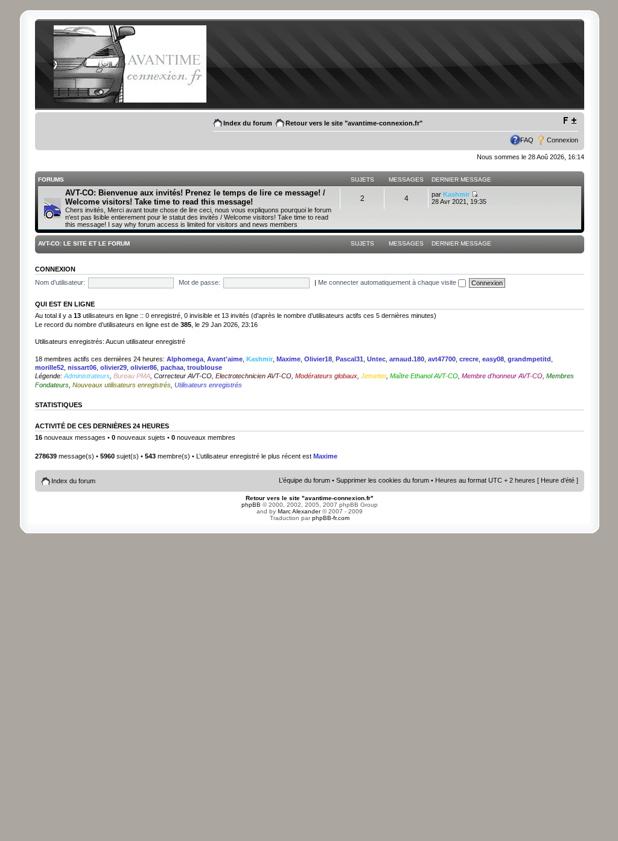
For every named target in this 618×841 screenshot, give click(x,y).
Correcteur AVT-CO (183, 375)
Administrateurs (87, 375)
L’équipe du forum (304, 480)
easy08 (493, 359)
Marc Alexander (299, 511)
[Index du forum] (129, 100)
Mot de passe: (199, 282)
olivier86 (143, 367)
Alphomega (185, 359)
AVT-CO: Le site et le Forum (84, 243)
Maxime (288, 359)
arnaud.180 (406, 359)
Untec (376, 359)
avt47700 (442, 359)
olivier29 (113, 367)
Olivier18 (318, 359)
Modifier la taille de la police (569, 120)
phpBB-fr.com (330, 518)
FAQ (527, 140)
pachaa (172, 367)
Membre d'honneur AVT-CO (502, 375)
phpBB (251, 504)
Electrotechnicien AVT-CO (253, 375)
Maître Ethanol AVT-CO (424, 375)
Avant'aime (225, 359)
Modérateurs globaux (326, 375)
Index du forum (247, 123)
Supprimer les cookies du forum (382, 480)
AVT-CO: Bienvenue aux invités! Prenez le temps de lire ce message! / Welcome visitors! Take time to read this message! (195, 197)
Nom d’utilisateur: (60, 282)
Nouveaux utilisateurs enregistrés (121, 385)
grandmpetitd (529, 359)
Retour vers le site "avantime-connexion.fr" (353, 123)
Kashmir (456, 194)
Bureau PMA (131, 375)
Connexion (562, 140)
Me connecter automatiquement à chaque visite (388, 282)
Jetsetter (373, 375)
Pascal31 (349, 359)
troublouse (204, 367)
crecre (469, 359)
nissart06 (82, 367)
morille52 (49, 367)
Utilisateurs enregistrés (208, 385)
